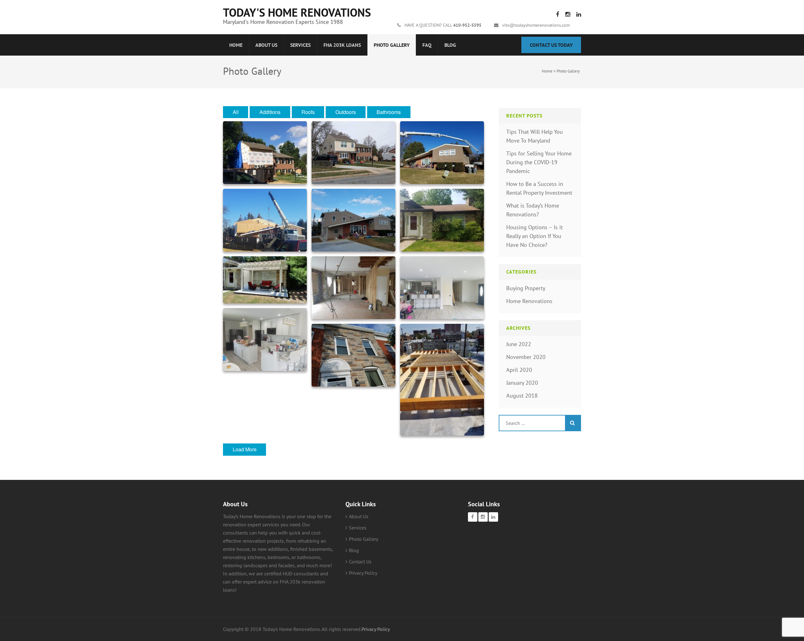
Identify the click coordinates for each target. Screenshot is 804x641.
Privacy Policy (363, 573)
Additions (269, 112)
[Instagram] (483, 517)
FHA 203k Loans (342, 45)
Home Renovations (529, 301)
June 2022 (518, 344)
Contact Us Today (551, 45)
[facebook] (557, 14)
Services (300, 45)
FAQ (427, 45)
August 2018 (522, 395)
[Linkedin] (493, 517)
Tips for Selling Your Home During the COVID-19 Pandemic (539, 162)
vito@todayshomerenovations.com (536, 25)
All (236, 112)
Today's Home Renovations (297, 12)
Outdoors (345, 112)
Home (235, 45)
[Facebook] (472, 517)
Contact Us (360, 561)
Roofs (308, 112)
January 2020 (522, 382)
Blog (450, 45)
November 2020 (526, 357)
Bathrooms (389, 112)
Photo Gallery (392, 45)
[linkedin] (578, 14)
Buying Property (525, 288)
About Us (266, 45)
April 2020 (519, 369)
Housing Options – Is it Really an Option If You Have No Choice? (534, 236)
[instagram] (567, 14)
